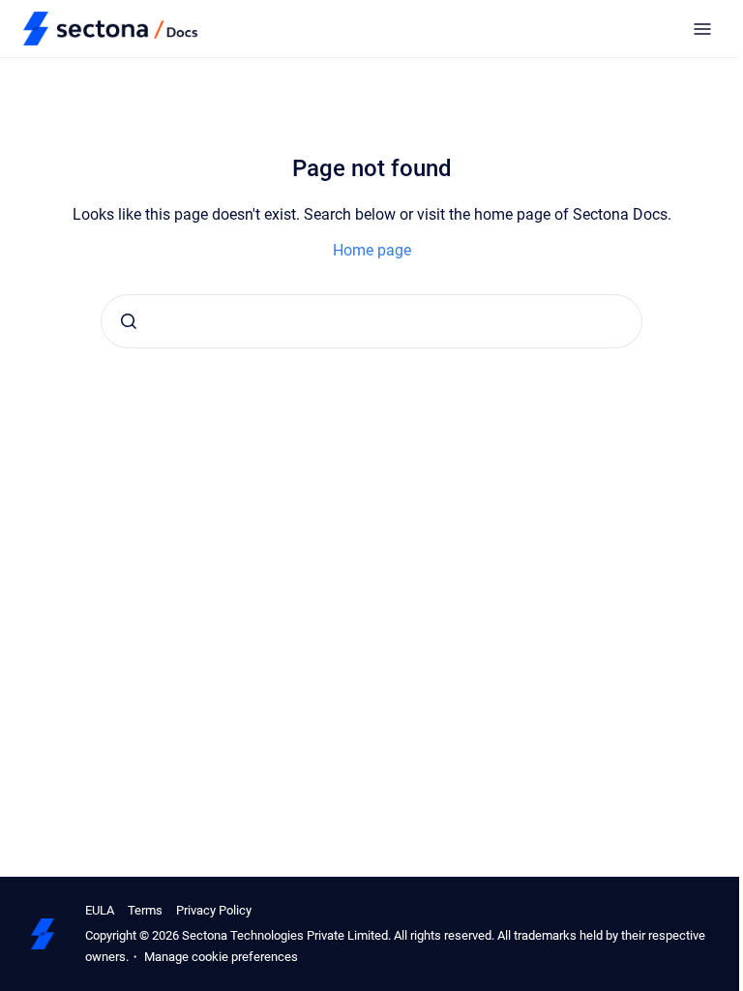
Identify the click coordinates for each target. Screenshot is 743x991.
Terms (145, 910)
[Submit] (128, 321)
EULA (99, 910)
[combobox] (371, 321)
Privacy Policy (214, 910)
